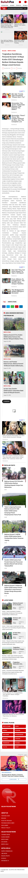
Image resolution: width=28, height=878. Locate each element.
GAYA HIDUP (6, 734)
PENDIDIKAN (6, 742)
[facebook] (4, 306)
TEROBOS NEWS (5, 834)
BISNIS (17, 726)
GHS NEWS (4, 841)
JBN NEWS (4, 853)
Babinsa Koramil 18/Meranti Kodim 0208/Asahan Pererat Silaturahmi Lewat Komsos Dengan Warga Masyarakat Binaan (13, 589)
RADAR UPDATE (5, 856)
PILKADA (17, 742)
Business (12, 5)
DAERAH (5, 730)
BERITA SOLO (4, 844)
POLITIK (5, 747)
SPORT (17, 747)
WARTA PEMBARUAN (6, 851)
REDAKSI (3, 818)
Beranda (4, 50)
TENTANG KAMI (5, 816)
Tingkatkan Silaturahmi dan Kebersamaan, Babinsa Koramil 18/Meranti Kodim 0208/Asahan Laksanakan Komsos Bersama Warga (18, 663)
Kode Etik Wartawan (6, 820)
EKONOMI (17, 730)
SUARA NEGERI (5, 837)
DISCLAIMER (4, 825)
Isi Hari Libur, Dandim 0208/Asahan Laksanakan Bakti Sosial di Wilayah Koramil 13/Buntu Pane (13, 391)
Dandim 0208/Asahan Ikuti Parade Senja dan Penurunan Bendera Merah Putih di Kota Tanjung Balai (13, 563)
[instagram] (10, 809)
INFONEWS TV (5, 860)
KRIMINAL (5, 738)
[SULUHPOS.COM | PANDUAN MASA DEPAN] (7, 3)
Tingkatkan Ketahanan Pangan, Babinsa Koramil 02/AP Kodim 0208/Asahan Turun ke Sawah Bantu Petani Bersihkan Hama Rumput (19, 648)
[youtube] (12, 809)
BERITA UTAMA (12, 50)
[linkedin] (21, 306)
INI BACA (3, 858)
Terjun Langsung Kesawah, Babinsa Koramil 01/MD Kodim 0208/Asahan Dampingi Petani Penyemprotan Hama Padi (12, 511)
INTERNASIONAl (19, 734)
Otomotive (18, 5)
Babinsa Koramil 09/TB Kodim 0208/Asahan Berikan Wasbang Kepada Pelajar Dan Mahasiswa (13, 484)
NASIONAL (18, 738)
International (4, 5)
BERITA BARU (4, 839)
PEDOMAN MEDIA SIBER (7, 823)
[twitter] (8, 306)
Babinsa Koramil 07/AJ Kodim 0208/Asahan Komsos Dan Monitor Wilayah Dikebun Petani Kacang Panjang (14, 337)
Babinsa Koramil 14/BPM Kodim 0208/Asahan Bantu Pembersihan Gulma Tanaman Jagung (13, 537)
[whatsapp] (12, 306)
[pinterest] (16, 306)
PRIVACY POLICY (5, 827)
